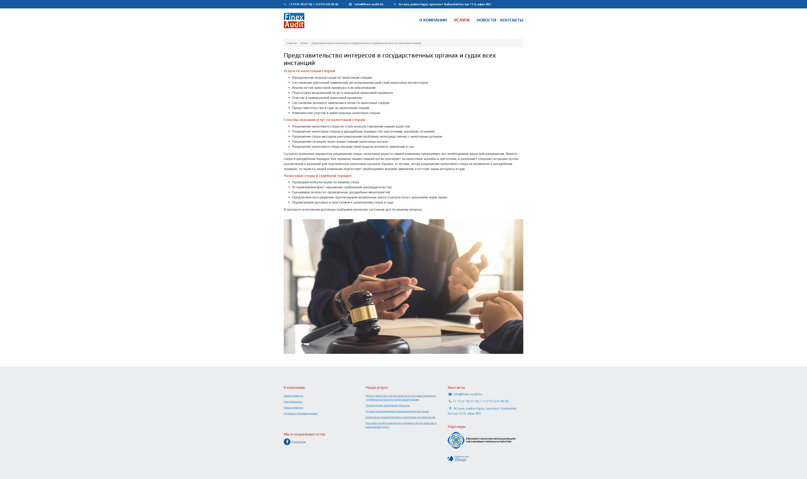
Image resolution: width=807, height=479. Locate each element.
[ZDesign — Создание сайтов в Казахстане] (485, 458)
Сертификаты (293, 401)
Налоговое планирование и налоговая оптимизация (400, 417)
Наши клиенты (293, 407)
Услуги (461, 19)
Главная (292, 43)
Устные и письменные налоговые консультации (397, 411)
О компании (433, 19)
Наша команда (293, 395)
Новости (486, 19)
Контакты (511, 19)
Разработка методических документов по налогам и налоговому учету (401, 425)
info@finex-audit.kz (369, 4)
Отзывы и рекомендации (301, 413)
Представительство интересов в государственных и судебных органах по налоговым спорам (366, 43)
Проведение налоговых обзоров (388, 405)
